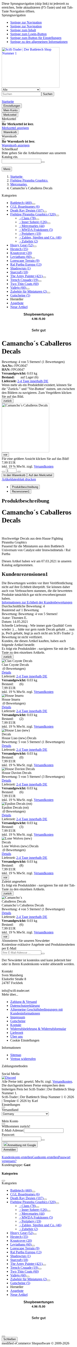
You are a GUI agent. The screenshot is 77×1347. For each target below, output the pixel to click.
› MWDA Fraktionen (36, 230)
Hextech (19, 249)
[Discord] (9, 1077)
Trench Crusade (24, 280)
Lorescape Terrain (24, 260)
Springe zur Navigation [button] (26, 22)
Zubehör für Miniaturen (28, 291)
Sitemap (15, 1055)
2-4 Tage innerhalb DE (32, 381)
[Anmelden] (43, 953)
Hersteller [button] (16, 299)
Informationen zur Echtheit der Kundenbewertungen (37, 602)
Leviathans (20, 257)
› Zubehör (28, 241)
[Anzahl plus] (19, 471)
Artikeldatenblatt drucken (19, 479)
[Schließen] (3, 121)
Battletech (21, 203)
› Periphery (30, 233)
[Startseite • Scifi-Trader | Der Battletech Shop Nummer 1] (30, 86)
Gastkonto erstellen (45, 1157)
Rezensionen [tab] (21, 491)
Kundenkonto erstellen (17, 1157)
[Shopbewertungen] (38, 325)
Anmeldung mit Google (22, 1145)
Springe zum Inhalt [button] (23, 30)
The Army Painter (26, 276)
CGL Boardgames (25, 206)
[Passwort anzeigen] (43, 1140)
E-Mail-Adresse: (13, 1130)
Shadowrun (20, 268)
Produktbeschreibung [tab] (25, 487)
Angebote (17, 303)
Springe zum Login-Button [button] (28, 34)
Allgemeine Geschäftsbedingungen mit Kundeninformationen (36, 1011)
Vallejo (18, 287)
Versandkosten (43, 466)
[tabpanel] (38, 532)
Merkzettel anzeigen (15, 128)
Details (6, 672)
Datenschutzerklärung (25, 1005)
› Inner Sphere (33, 222)
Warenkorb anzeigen (16, 145)
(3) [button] (33, 776)
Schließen (9, 1339)
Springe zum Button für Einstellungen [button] (35, 38)
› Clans (27, 218)
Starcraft (19, 272)
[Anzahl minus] (3, 471)
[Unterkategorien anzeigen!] (33, 204)
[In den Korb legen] (43, 162)
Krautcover (21, 253)
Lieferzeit (16, 1032)
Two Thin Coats (24, 284)
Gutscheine (20, 295)
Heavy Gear (21, 245)
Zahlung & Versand (23, 1002)
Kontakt (15, 1025)
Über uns (16, 1036)
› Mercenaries (31, 226)
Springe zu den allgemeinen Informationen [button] (39, 42)
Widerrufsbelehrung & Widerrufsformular (38, 1029)
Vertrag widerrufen (23, 1059)
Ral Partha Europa (25, 264)
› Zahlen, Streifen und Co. (40, 237)
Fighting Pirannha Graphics (33, 214)
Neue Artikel (19, 307)
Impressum (17, 1017)
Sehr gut (39, 330)
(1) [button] (33, 362)
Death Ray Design (26, 210)
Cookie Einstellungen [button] (24, 1040)
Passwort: (8, 1134)
